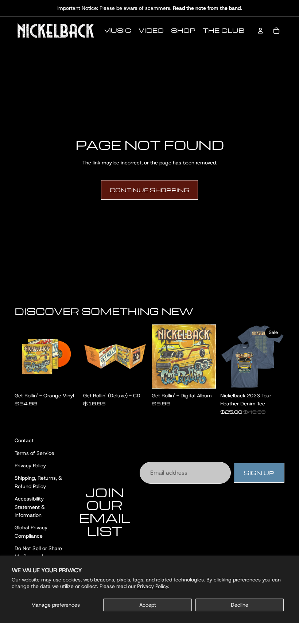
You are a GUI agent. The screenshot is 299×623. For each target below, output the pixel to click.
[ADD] (67, 377)
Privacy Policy (30, 465)
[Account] (260, 31)
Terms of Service (34, 452)
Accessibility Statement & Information (30, 506)
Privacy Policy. (153, 586)
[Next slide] (276, 357)
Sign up (259, 472)
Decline (239, 604)
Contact (24, 440)
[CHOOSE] (273, 377)
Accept (147, 604)
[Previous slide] (228, 357)
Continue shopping (149, 190)
